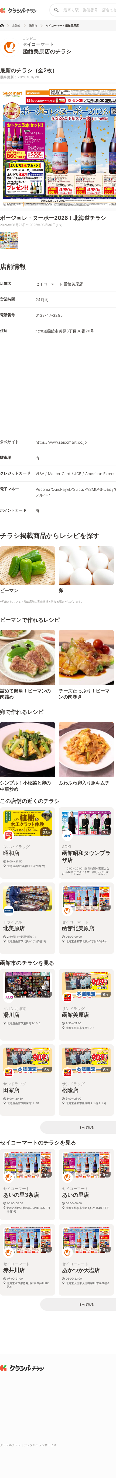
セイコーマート (38, 44)
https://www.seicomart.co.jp (61, 442)
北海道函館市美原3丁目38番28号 (65, 331)
